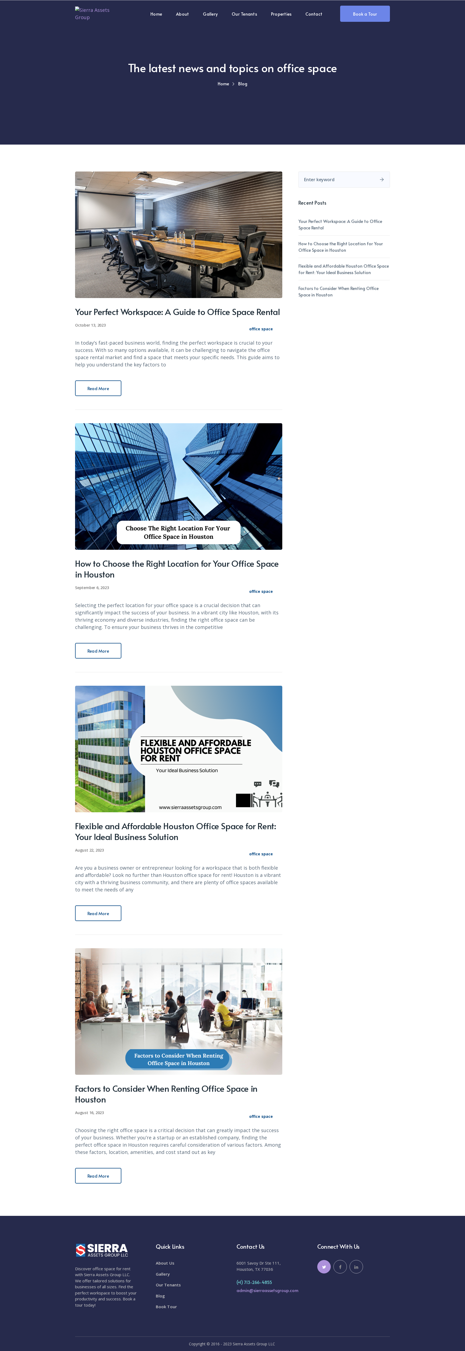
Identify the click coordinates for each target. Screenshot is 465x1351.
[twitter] (324, 1266)
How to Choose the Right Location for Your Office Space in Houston (177, 568)
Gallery (163, 1274)
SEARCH (382, 180)
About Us (165, 1263)
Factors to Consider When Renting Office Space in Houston (166, 1093)
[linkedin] (356, 1266)
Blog (160, 1295)
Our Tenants (168, 1284)
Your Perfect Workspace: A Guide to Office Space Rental (177, 311)
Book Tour (166, 1306)
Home (223, 83)
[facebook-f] (340, 1266)
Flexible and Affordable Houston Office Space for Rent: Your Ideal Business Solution (175, 831)
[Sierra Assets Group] (99, 13)
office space (261, 328)
